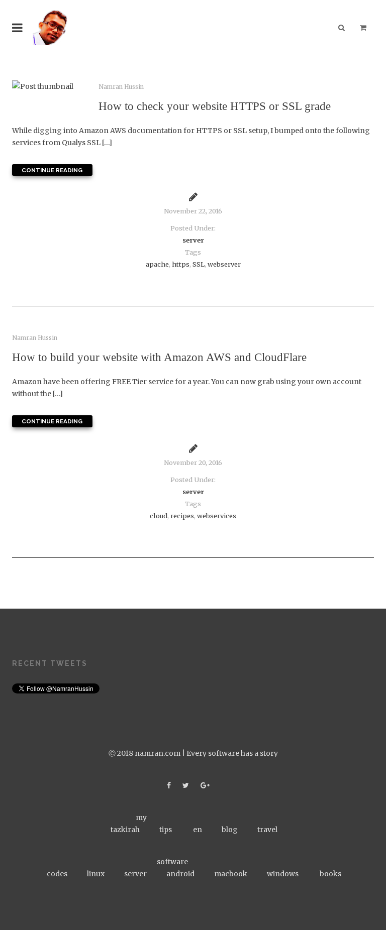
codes (57, 873)
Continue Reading (52, 170)
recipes (182, 516)
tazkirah (125, 829)
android (180, 873)
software (172, 861)
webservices (216, 516)
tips (165, 829)
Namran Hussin (121, 86)
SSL (198, 264)
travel (267, 829)
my (141, 817)
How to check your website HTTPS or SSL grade (215, 105)
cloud (158, 516)
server (193, 240)
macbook (230, 873)
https (180, 264)
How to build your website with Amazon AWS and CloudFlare (159, 357)
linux (96, 873)
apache (157, 264)
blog (230, 829)
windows (283, 873)
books (330, 873)
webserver (224, 264)
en (197, 829)
